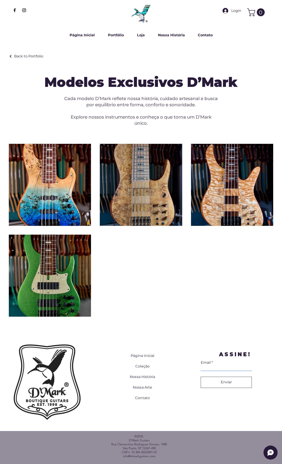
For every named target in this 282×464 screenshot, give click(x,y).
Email (206, 362)
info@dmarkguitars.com (139, 456)
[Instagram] (24, 10)
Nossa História (142, 377)
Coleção (142, 366)
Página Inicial (142, 356)
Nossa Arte (142, 387)
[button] (257, 12)
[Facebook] (14, 10)
